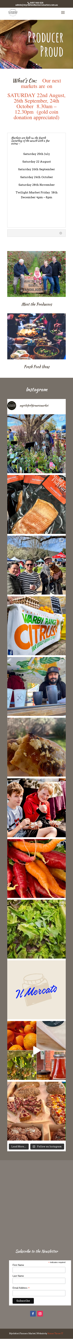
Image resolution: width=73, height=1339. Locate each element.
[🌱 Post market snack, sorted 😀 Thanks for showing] (36, 747)
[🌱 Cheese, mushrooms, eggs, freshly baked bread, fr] (36, 1050)
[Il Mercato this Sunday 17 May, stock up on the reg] (36, 989)
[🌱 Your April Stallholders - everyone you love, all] (36, 1111)
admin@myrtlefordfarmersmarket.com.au (36, 5)
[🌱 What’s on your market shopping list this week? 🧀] (36, 504)
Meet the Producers (36, 304)
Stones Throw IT (55, 1333)
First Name (18, 1265)
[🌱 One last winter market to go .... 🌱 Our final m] (36, 565)
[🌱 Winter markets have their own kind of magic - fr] (36, 686)
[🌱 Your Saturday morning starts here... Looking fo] (36, 625)
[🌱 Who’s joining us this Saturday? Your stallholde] (36, 443)
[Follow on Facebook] (33, 1314)
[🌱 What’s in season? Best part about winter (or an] (36, 868)
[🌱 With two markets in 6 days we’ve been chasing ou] (36, 929)
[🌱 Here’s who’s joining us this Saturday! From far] (36, 807)
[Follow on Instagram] (40, 1314)
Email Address (21, 1288)
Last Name (18, 1276)
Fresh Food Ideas (36, 367)
